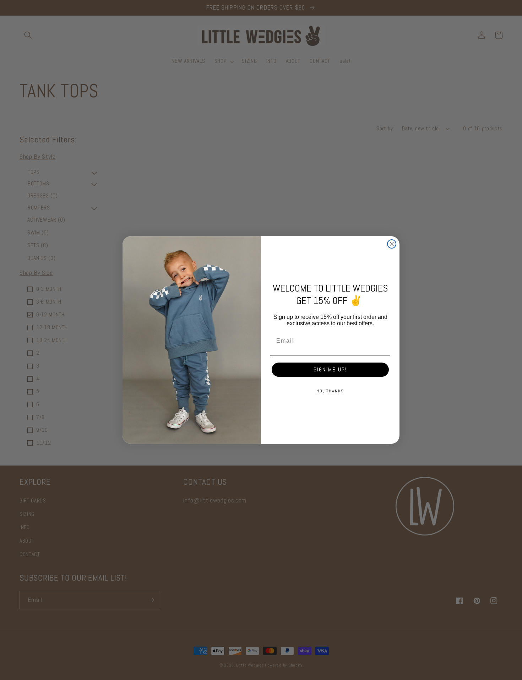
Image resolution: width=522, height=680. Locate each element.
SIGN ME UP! (330, 369)
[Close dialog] (391, 244)
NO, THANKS (330, 391)
